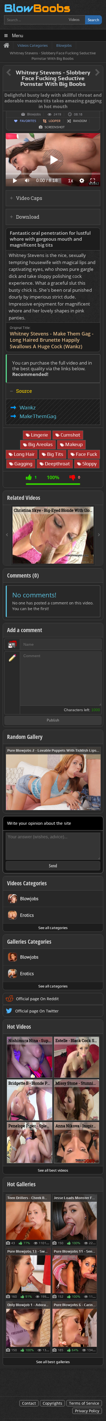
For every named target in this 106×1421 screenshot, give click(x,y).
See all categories (53, 928)
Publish (53, 720)
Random (80, 121)
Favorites (28, 121)
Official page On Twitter (37, 1011)
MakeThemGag (38, 416)
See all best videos (53, 1170)
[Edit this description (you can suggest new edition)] (95, 233)
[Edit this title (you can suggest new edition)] (89, 73)
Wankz (28, 407)
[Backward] (7, 535)
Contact (29, 1403)
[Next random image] (96, 778)
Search (93, 19)
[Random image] (48, 1220)
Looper (54, 121)
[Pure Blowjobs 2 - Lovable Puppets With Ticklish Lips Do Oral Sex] (53, 777)
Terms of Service (84, 1403)
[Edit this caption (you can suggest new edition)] (98, 95)
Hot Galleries (21, 1184)
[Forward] (99, 535)
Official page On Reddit (37, 998)
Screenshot (55, 127)
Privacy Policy (87, 1410)
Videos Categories (27, 883)
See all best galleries (53, 1362)
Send (53, 866)
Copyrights (52, 1403)
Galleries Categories (29, 941)
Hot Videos (19, 1026)
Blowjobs (34, 114)
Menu (17, 35)
